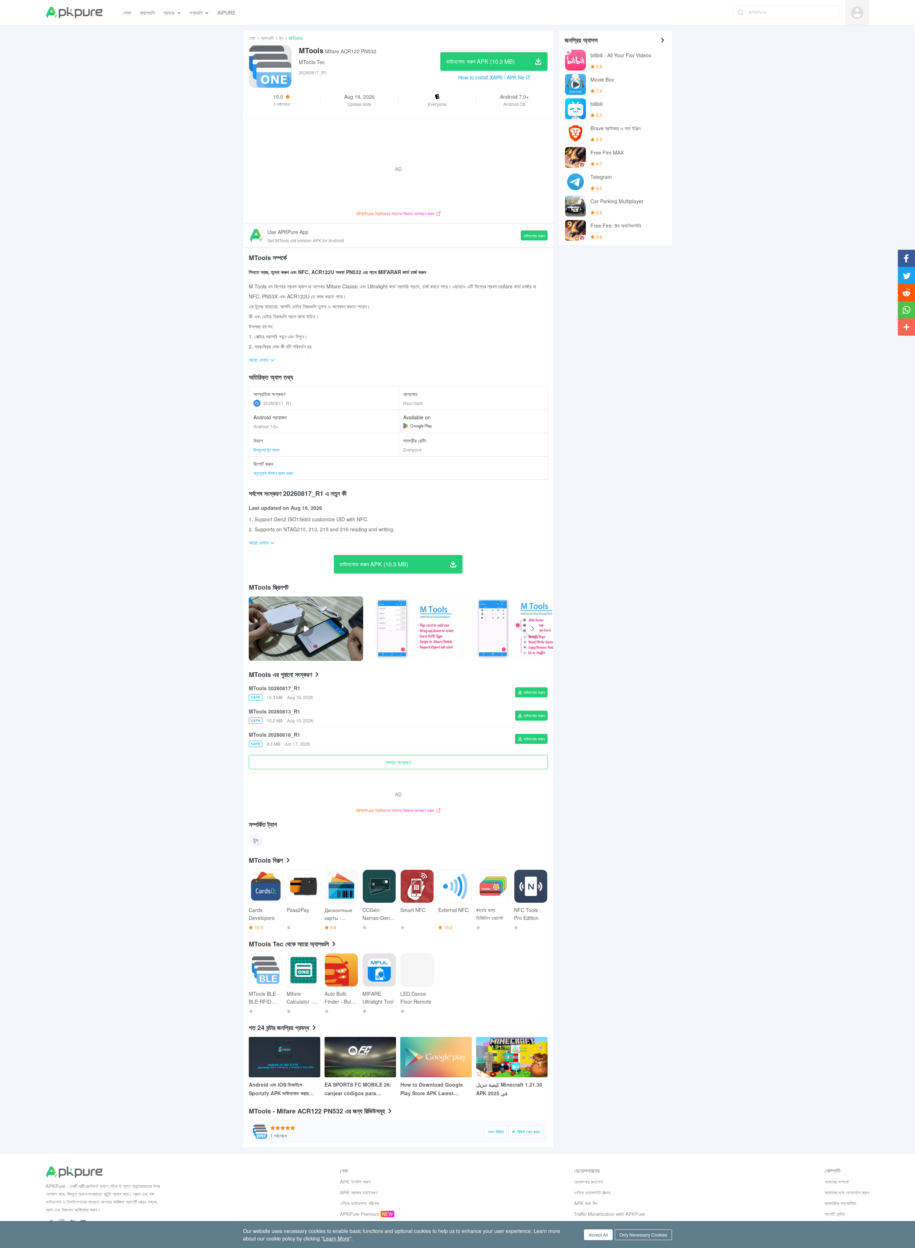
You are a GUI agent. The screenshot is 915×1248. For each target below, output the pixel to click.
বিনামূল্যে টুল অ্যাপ (266, 450)
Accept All (598, 1235)
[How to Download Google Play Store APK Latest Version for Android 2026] (436, 1057)
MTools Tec (312, 61)
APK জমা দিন (585, 1203)
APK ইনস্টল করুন (355, 1181)
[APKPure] (74, 12)
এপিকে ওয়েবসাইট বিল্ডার (592, 1192)
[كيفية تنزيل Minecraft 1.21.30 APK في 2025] (512, 1057)
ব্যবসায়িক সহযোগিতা (840, 1203)
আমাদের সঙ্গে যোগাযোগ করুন (847, 1192)
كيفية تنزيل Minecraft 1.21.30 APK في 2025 (509, 1089)
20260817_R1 (277, 403)
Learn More (336, 1238)
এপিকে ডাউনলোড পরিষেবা (359, 1203)
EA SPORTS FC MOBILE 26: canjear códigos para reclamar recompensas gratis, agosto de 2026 (358, 1089)
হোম (252, 38)
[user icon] (857, 12)
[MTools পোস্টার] (415, 628)
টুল (281, 38)
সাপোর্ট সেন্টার (835, 1213)
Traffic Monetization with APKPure (609, 1213)
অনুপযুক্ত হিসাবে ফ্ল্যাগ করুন (273, 473)
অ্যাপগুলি (267, 38)
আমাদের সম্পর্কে (837, 1181)
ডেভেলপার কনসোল (588, 1181)
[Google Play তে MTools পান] (417, 426)
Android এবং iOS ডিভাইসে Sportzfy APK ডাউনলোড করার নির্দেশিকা (279, 1089)
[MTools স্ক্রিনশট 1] (516, 628)
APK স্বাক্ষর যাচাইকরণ (358, 1192)
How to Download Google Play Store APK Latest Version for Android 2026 (431, 1089)
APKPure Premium (359, 1213)
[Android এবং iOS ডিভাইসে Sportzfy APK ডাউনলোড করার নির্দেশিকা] (284, 1057)
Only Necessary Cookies (643, 1235)
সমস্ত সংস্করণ (398, 762)
